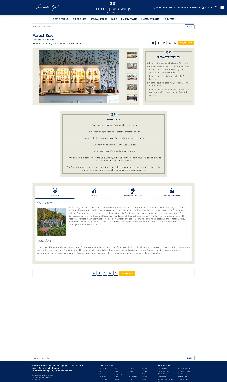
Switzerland (146, 374)
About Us (169, 19)
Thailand (145, 379)
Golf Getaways (182, 374)
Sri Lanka (145, 368)
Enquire (208, 7)
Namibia (131, 371)
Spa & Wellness (163, 368)
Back (189, 27)
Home (35, 27)
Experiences (79, 19)
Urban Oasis (162, 377)
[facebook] (158, 43)
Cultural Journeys (184, 371)
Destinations (60, 19)
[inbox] (153, 43)
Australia (103, 368)
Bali (101, 371)
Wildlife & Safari (163, 374)
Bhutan (102, 374)
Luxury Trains (129, 19)
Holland (116, 371)
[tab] (54, 192)
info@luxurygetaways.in (189, 7)
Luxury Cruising (150, 19)
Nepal (130, 374)
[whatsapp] (175, 43)
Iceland (116, 379)
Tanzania (145, 377)
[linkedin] (169, 43)
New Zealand (132, 377)
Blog (114, 19)
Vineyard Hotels (183, 379)
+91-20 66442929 (164, 7)
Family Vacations (163, 371)
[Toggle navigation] (222, 7)
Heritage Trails (182, 377)
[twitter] (164, 43)
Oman (130, 379)
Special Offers (98, 19)
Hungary (117, 377)
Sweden (144, 371)
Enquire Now (186, 43)
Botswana (103, 377)
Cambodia (103, 379)
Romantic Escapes (184, 368)
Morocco (131, 368)
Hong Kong (118, 374)
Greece (116, 368)
